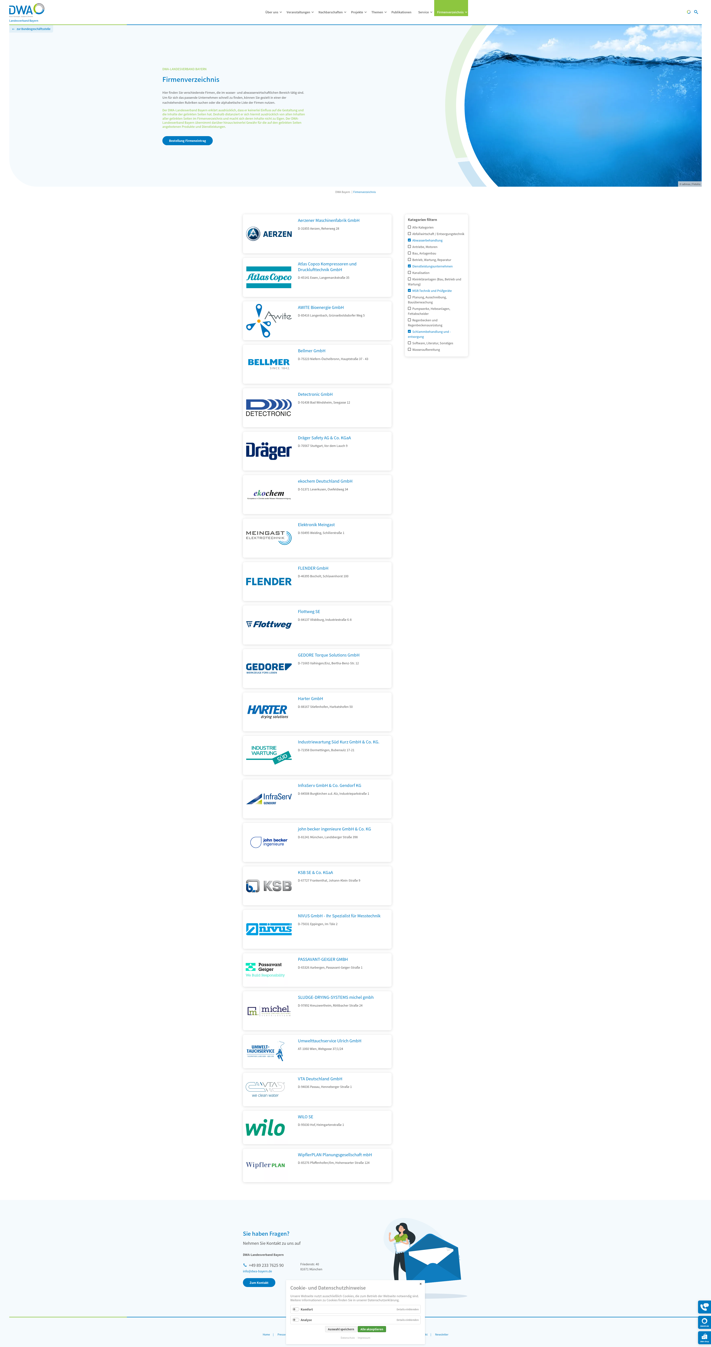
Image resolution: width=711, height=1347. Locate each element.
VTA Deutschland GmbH (320, 1078)
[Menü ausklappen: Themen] (385, 12)
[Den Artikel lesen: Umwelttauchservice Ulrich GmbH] (265, 1051)
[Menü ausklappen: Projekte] (365, 12)
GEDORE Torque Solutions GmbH (329, 655)
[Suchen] (696, 12)
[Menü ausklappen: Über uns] (280, 12)
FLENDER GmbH (313, 568)
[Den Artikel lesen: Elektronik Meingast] (269, 556)
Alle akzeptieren (371, 1329)
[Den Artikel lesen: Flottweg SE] (269, 643)
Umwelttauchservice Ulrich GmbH (329, 1040)
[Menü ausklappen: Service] (431, 12)
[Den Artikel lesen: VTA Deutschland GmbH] (265, 1089)
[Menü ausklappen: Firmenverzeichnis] (466, 12)
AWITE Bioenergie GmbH (321, 307)
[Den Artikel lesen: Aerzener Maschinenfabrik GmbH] (269, 252)
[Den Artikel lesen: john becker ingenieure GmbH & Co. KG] (269, 860)
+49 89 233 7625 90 (266, 1265)
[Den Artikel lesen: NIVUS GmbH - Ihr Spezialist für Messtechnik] (269, 947)
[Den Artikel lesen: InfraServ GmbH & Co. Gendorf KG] (269, 817)
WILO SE (305, 1116)
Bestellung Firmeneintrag (187, 140)
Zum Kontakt (259, 1282)
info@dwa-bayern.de (257, 1271)
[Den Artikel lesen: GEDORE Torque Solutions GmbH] (269, 687)
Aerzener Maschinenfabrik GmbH (329, 220)
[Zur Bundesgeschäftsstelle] (689, 12)
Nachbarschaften (330, 12)
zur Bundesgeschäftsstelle (33, 29)
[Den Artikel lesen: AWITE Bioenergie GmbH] (269, 339)
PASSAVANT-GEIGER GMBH (323, 959)
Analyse (306, 1320)
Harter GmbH (310, 698)
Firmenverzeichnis (450, 12)
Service (423, 12)
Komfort (307, 1309)
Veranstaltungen (298, 12)
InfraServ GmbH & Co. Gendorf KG (329, 785)
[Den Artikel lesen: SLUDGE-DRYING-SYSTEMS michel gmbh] (269, 1029)
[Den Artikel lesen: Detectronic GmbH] (269, 426)
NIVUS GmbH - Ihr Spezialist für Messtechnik (339, 915)
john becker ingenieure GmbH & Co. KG (334, 829)
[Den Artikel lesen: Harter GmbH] (269, 730)
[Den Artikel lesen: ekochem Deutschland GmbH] (269, 513)
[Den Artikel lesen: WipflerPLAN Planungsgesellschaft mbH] (265, 1165)
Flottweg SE (309, 611)
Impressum (364, 1337)
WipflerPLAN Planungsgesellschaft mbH (335, 1154)
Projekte (357, 12)
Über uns (271, 12)
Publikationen (401, 12)
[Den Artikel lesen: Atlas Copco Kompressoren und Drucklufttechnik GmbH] (269, 295)
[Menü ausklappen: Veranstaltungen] (312, 12)
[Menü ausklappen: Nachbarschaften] (345, 12)
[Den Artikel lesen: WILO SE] (265, 1127)
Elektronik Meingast (316, 524)
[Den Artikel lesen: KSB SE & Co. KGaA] (269, 904)
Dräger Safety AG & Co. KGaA (324, 437)
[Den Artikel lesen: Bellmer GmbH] (269, 382)
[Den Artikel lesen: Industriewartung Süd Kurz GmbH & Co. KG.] (269, 773)
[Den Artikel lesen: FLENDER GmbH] (269, 599)
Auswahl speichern (341, 1329)
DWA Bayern (342, 192)
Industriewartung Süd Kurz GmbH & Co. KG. (338, 742)
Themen (377, 12)
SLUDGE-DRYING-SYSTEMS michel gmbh (336, 997)
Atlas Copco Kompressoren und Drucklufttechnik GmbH (327, 266)
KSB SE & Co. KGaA (315, 872)
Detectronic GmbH (315, 394)
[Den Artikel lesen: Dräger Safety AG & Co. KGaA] (269, 469)
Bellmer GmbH (312, 350)
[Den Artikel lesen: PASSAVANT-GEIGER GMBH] (265, 970)
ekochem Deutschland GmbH (325, 481)
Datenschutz (348, 1337)
